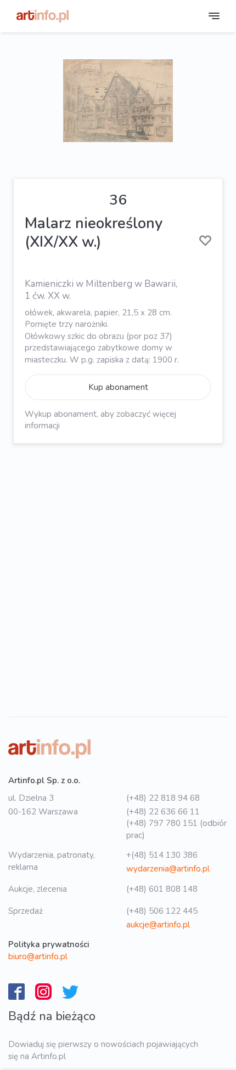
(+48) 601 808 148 (162, 889)
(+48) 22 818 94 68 (163, 797)
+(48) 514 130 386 (162, 855)
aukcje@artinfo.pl (158, 924)
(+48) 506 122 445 (162, 910)
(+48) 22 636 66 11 (163, 811)
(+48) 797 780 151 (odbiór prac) (176, 829)
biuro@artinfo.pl (38, 956)
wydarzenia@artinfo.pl (168, 868)
